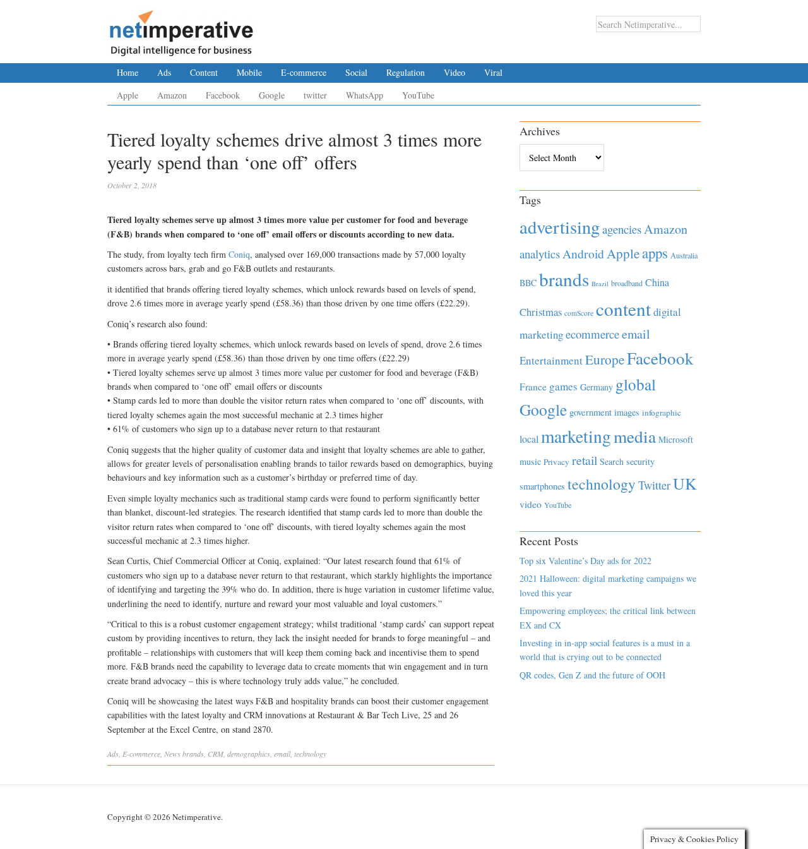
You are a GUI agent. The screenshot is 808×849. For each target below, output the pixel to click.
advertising (560, 227)
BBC (528, 283)
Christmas (541, 311)
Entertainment (551, 360)
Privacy (556, 461)
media (635, 436)
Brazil (600, 283)
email (282, 754)
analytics (540, 254)
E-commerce (303, 72)
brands (193, 754)
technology (310, 754)
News (172, 754)
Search (612, 461)
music (530, 461)
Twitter (654, 485)
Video (454, 72)
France (533, 386)
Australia (684, 255)
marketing (576, 436)
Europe (604, 359)
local (529, 438)
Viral (493, 72)
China (657, 282)
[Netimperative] (181, 28)
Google (272, 95)
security (640, 461)
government (590, 412)
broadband (627, 283)
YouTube (418, 95)
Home (127, 72)
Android (583, 253)
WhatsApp (364, 95)
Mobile (249, 72)
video (531, 504)
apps (655, 252)
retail (584, 460)
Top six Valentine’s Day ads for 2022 (585, 561)
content (623, 308)
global (635, 384)
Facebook (223, 95)
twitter (315, 95)
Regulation (405, 72)
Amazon (172, 95)
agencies (621, 229)
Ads (164, 72)
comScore (578, 313)
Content (204, 72)
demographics (248, 754)
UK (685, 483)
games (563, 386)
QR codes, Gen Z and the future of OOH (592, 675)
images (626, 412)
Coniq (239, 254)
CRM (215, 754)
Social (356, 72)
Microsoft (675, 439)
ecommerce (592, 334)
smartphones (542, 486)
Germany (596, 387)
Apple (127, 95)
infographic (661, 412)
